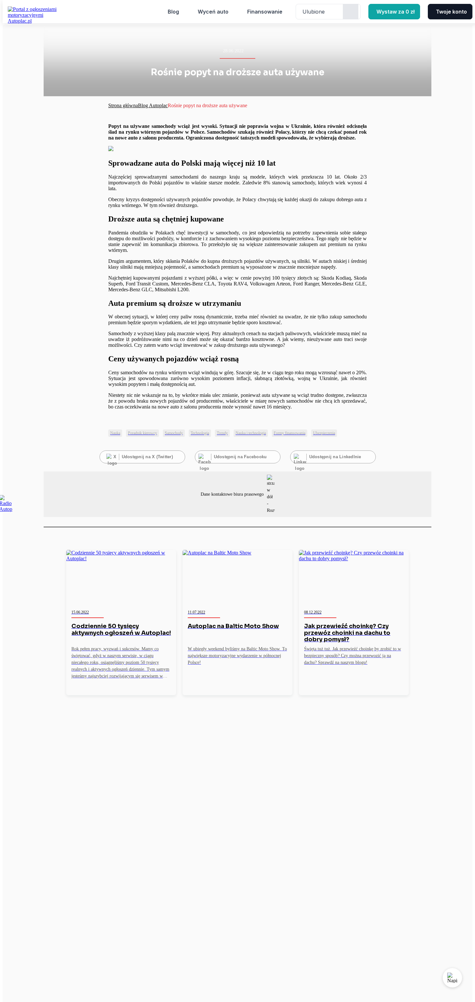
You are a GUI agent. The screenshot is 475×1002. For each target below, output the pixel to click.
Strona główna (123, 105)
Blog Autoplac (153, 105)
